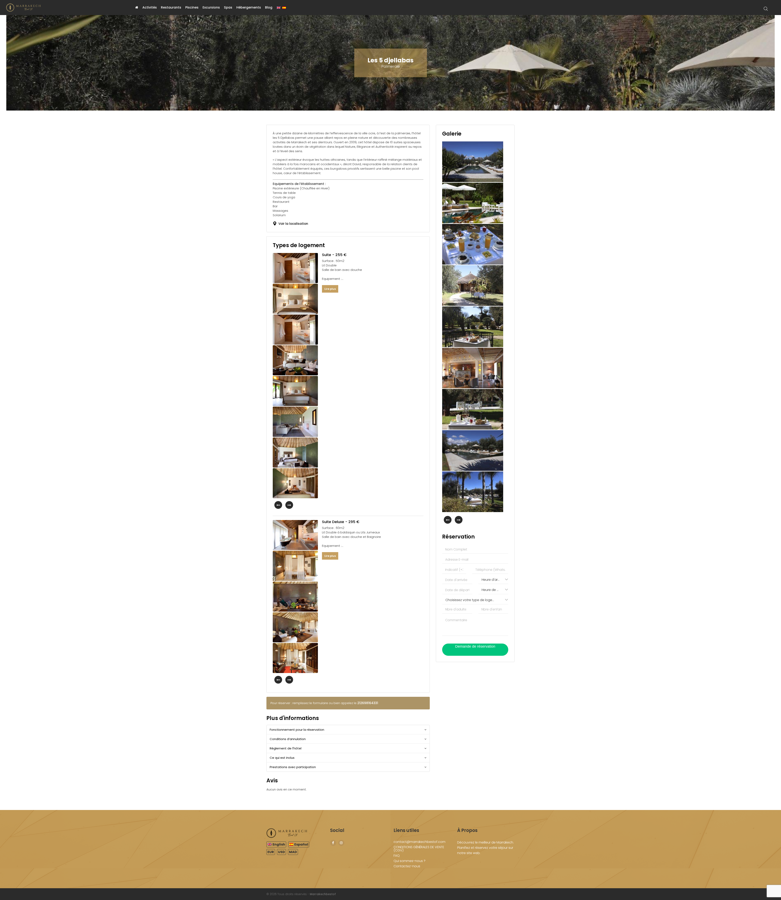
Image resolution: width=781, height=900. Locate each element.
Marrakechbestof (323, 894)
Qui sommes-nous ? (409, 861)
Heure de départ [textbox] (493, 589)
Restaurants (171, 7)
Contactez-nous (407, 866)
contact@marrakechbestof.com (419, 841)
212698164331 (367, 703)
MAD (293, 852)
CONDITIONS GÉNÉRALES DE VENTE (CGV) (419, 849)
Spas (228, 7)
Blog (268, 7)
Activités (149, 7)
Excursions (211, 7)
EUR (270, 852)
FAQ (397, 855)
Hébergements (248, 7)
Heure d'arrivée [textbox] (493, 579)
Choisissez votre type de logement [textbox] (471, 600)
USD (281, 852)
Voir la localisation (292, 223)
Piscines (192, 7)
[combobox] (493, 579)
